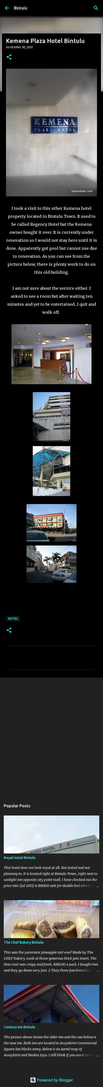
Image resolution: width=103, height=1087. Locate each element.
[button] (9, 57)
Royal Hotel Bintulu (20, 858)
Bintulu (20, 8)
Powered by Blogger (54, 1080)
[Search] (96, 8)
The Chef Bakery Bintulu (24, 942)
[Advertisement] (51, 736)
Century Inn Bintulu (19, 1027)
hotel (13, 618)
